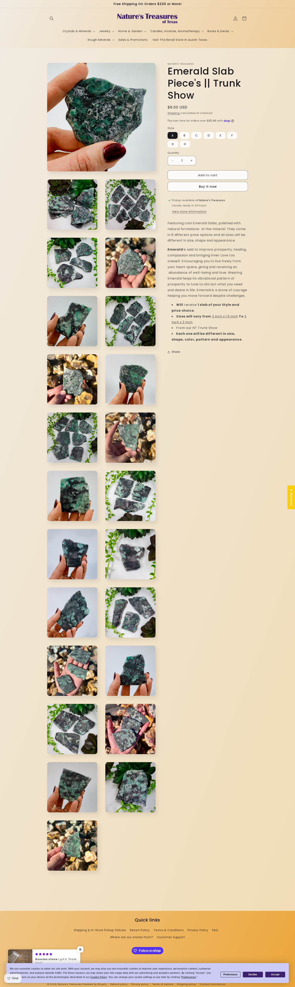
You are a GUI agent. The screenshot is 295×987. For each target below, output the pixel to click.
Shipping (174, 113)
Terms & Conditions (169, 930)
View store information (189, 212)
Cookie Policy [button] (99, 977)
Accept (275, 974)
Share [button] (176, 352)
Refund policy (118, 984)
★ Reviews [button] (291, 497)
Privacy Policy (198, 930)
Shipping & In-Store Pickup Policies (100, 930)
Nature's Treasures (70, 984)
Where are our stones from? (131, 937)
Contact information (212, 984)
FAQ (215, 930)
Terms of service (162, 984)
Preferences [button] (188, 977)
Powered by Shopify (94, 984)
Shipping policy (186, 984)
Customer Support (171, 937)
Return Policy (140, 930)
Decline (252, 974)
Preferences (230, 974)
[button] (51, 18)
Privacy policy (140, 984)
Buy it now (208, 186)
